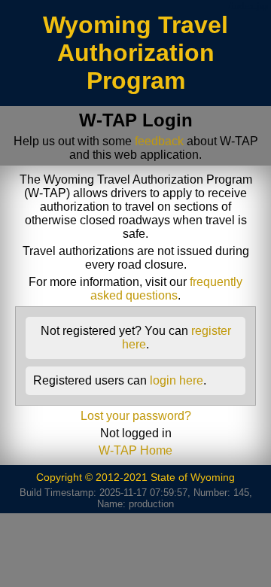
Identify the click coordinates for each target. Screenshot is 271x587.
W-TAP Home (135, 450)
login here (176, 380)
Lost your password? (136, 415)
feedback (159, 141)
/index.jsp (248, 6)
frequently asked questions (166, 288)
